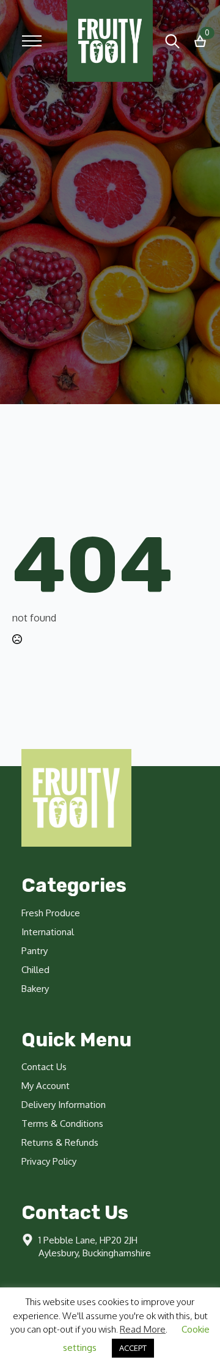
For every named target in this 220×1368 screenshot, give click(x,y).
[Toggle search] (172, 41)
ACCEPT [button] (133, 1348)
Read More (143, 1329)
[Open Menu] (32, 41)
